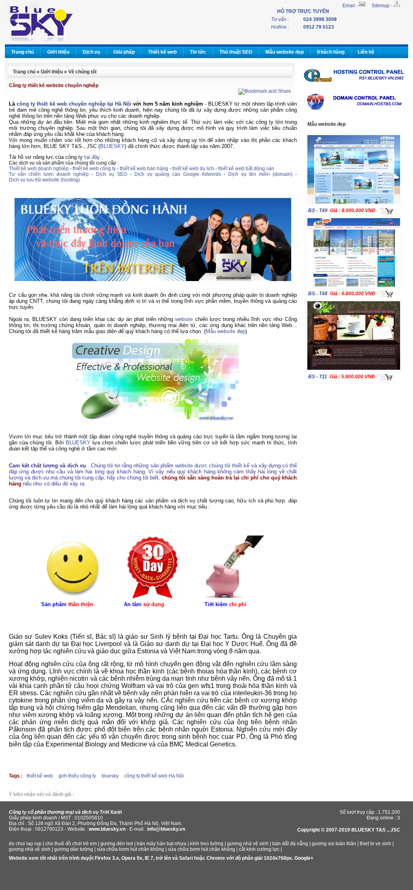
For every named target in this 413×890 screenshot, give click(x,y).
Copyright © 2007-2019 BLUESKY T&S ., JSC (348, 830)
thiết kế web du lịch (193, 168)
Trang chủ (22, 52)
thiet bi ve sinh (375, 843)
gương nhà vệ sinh (248, 843)
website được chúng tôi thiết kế (212, 466)
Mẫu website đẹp (284, 52)
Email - (350, 5)
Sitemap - (382, 5)
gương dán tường (73, 849)
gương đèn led (116, 843)
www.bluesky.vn (107, 829)
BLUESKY (112, 146)
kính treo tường (206, 843)
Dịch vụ (91, 52)
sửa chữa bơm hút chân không (130, 849)
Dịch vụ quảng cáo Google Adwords (177, 174)
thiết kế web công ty (94, 168)
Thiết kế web (162, 52)
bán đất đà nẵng (290, 843)
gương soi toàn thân (334, 843)
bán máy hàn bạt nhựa (161, 843)
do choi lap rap (25, 843)
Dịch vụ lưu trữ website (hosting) (44, 180)
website (184, 319)
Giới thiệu (58, 52)
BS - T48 (317, 293)
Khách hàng (330, 52)
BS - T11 (317, 376)
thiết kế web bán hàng (144, 168)
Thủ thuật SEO (235, 52)
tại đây (92, 157)
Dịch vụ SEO (111, 174)
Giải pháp (124, 52)
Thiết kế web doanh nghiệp (39, 168)
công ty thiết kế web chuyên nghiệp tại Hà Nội (74, 104)
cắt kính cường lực (259, 849)
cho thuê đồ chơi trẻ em (71, 843)
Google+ (303, 858)
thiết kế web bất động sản (246, 168)
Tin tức (198, 52)
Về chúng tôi (82, 72)
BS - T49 (317, 210)
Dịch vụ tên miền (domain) (260, 174)
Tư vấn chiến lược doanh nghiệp (49, 174)
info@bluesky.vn (166, 829)
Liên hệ (366, 52)
